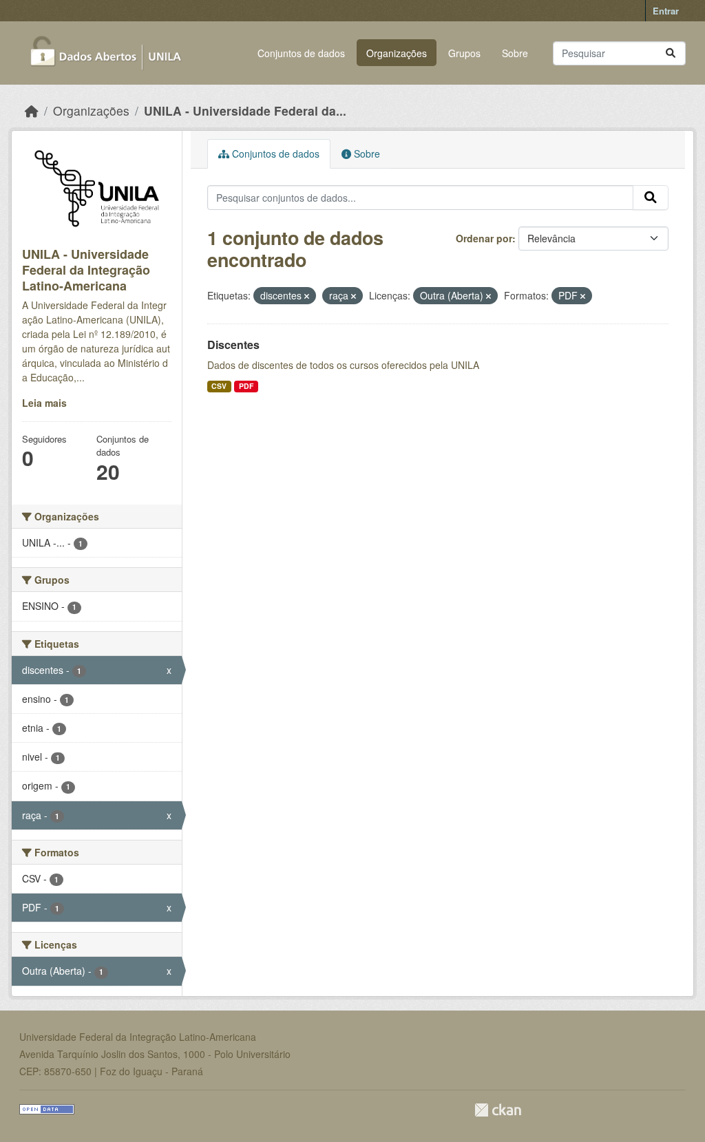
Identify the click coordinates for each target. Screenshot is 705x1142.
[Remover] (306, 296)
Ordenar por (484, 238)
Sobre (515, 53)
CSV (219, 386)
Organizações (396, 53)
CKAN (497, 1110)
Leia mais (44, 403)
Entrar (666, 10)
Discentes (233, 344)
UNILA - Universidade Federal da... (245, 110)
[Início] (32, 110)
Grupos (464, 53)
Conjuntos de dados (301, 53)
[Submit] (670, 53)
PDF (246, 386)
